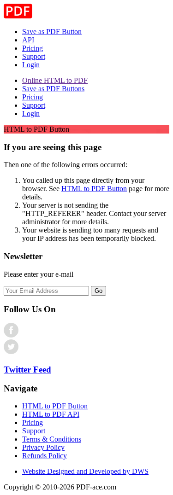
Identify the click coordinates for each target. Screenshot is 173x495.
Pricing (32, 48)
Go (98, 290)
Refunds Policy (44, 456)
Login (31, 65)
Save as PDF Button (52, 31)
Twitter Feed (27, 369)
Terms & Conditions (51, 439)
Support (33, 56)
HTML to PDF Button (94, 188)
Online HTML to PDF (55, 80)
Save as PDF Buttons (53, 89)
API (28, 40)
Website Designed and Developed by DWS (85, 471)
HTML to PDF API (50, 414)
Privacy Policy (43, 447)
